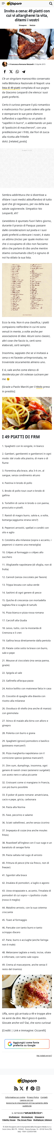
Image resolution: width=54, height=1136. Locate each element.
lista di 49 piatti (11, 88)
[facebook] (27, 1088)
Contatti (44, 1097)
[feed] (16, 1088)
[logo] (14, 3)
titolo (39, 387)
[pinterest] (32, 1088)
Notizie (32, 25)
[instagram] (38, 1088)
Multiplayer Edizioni (42, 1120)
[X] (21, 1088)
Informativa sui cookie (15, 1097)
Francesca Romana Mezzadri (22, 64)
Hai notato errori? (44, 1055)
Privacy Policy (33, 1097)
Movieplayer (27, 1117)
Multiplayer (14, 1117)
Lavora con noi (26, 1100)
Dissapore (23, 25)
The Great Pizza (24, 1120)
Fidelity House (9, 1120)
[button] (4, 71)
